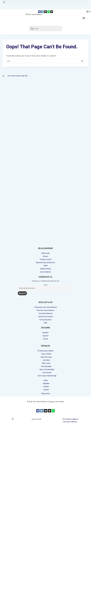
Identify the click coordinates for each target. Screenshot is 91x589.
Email (45, 285)
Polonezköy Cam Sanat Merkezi (45, 307)
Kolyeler (46, 386)
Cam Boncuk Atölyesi (45, 316)
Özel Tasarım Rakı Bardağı (47, 376)
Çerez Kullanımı (45, 272)
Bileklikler (46, 383)
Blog (45, 323)
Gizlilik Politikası (45, 269)
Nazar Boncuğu (46, 357)
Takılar (45, 380)
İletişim (45, 256)
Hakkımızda (45, 253)
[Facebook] (39, 11)
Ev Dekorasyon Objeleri (46, 351)
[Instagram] (42, 11)
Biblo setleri (46, 363)
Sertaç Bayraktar (45, 320)
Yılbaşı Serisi (45, 393)
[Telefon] (45, 11)
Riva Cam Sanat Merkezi (45, 310)
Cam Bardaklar (46, 366)
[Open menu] (84, 18)
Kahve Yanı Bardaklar (47, 369)
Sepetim (46, 336)
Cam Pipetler (47, 373)
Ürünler (45, 339)
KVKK (45, 266)
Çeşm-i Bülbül (46, 354)
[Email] (51, 11)
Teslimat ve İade (45, 259)
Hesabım (45, 332)
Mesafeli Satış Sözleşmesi (45, 262)
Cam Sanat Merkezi (45, 313)
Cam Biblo (46, 360)
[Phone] (49, 410)
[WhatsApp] (48, 11)
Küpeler (46, 390)
